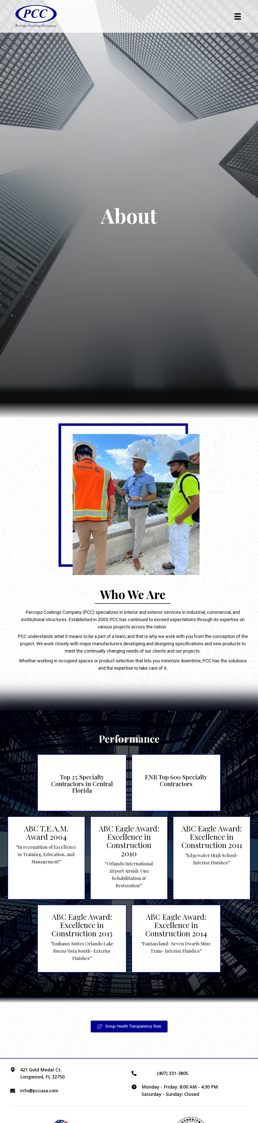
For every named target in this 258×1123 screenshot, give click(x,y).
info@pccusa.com (39, 1091)
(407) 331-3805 (172, 1073)
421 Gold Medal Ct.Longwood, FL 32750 (42, 1073)
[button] (129, 1026)
